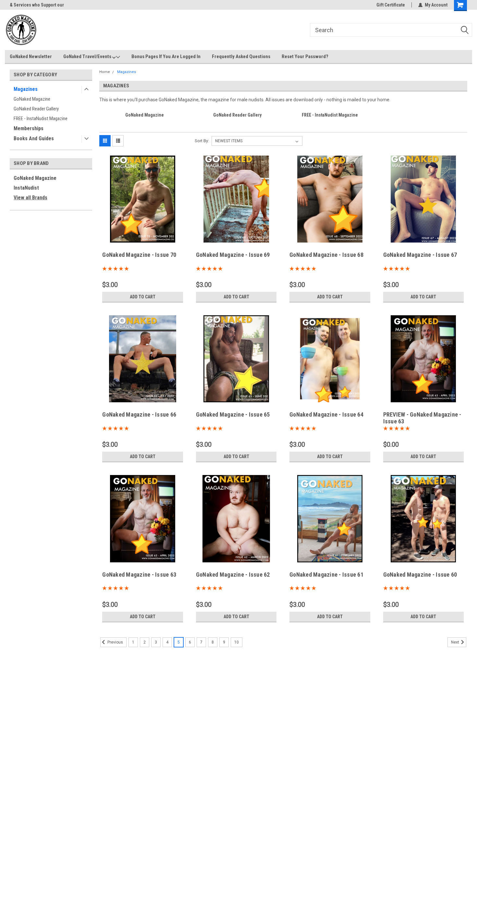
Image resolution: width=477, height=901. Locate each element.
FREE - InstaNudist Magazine (40, 118)
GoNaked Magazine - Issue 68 (326, 254)
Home (104, 72)
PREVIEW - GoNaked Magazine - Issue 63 (422, 418)
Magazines (26, 89)
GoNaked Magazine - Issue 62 (233, 574)
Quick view (142, 237)
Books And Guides (34, 138)
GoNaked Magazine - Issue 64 (326, 414)
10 (236, 642)
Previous (114, 642)
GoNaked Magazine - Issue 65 (233, 414)
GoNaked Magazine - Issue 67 (420, 254)
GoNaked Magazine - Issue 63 (139, 574)
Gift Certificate (390, 4)
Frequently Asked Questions (241, 56)
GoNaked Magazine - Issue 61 (326, 574)
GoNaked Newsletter (31, 56)
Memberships (28, 128)
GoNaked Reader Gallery (36, 109)
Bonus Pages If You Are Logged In (166, 56)
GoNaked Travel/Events (87, 56)
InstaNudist (26, 188)
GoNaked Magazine (32, 99)
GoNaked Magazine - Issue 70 (139, 254)
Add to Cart (142, 296)
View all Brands (30, 197)
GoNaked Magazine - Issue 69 (233, 254)
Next (455, 642)
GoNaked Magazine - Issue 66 (139, 414)
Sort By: (202, 140)
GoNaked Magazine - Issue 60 (420, 574)
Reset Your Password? (305, 56)
